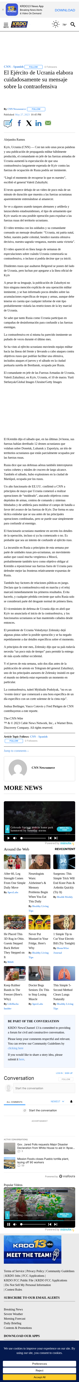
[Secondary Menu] (9, 24)
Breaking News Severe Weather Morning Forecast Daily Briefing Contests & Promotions (18, 1318)
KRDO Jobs (12, 1275)
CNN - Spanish (39, 736)
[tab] (14, 1101)
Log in (59, 1073)
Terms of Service (14, 1271)
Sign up (68, 1073)
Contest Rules (13, 1289)
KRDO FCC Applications (51, 1280)
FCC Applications (33, 1275)
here (21, 1059)
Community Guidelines (60, 1271)
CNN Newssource (16, 109)
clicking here (15, 1048)
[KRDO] (20, 24)
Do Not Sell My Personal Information (28, 1285)
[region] (39, 1125)
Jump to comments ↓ (16, 750)
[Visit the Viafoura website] (67, 1176)
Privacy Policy (35, 1271)
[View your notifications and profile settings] (71, 1101)
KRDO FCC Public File (18, 1280)
